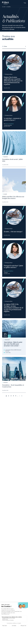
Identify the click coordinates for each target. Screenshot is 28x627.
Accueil (3, 6)
